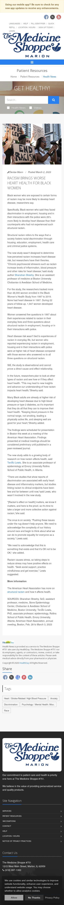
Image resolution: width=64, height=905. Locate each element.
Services (6, 810)
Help (25, 23)
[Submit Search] (53, 100)
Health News (18, 107)
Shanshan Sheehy (24, 275)
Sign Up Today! (46, 27)
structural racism (16, 591)
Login (12, 30)
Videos (38, 107)
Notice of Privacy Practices (16, 841)
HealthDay (24, 663)
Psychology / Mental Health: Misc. (38, 704)
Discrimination (11, 704)
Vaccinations (9, 821)
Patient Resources (29, 76)
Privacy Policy (52, 897)
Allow (14, 897)
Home (14, 76)
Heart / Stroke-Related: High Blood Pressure (25, 698)
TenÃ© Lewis (14, 462)
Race (6, 710)
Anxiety (54, 698)
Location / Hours (26, 27)
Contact (6, 826)
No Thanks (34, 897)
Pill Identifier (38, 23)
